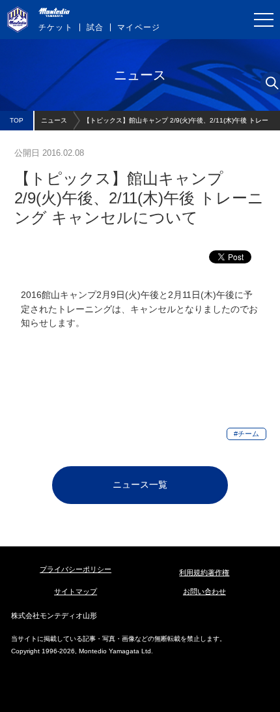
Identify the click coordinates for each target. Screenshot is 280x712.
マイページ (138, 27)
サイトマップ (75, 591)
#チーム (246, 434)
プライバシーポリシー (75, 569)
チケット (55, 27)
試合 (95, 27)
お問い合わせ (204, 591)
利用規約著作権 (204, 572)
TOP (16, 120)
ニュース (54, 120)
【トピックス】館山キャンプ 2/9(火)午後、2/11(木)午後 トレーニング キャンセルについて (175, 123)
